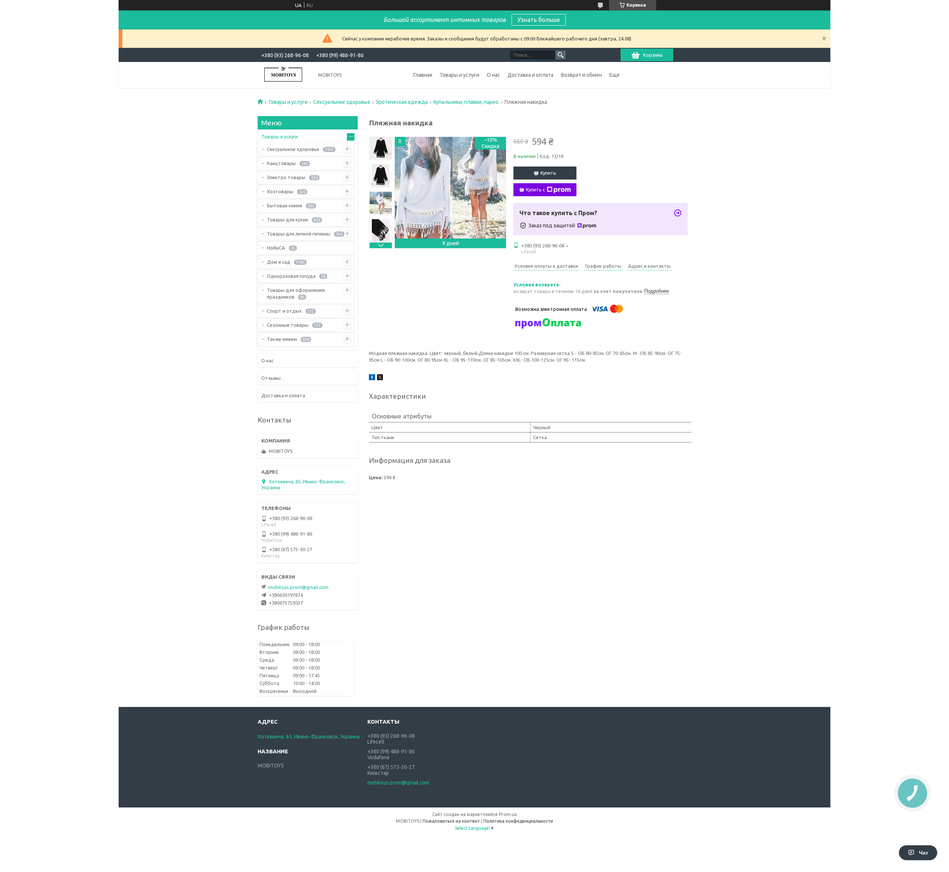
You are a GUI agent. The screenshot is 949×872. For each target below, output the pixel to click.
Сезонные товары (287, 325)
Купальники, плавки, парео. (466, 102)
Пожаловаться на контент (451, 821)
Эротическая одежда (402, 102)
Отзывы (271, 378)
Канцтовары (281, 163)
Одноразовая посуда (291, 276)
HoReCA (276, 247)
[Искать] (560, 54)
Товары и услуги (459, 75)
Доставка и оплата (530, 75)
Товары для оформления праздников (296, 293)
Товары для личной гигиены (298, 233)
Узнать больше (539, 19)
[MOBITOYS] (284, 75)
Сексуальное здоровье (341, 102)
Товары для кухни (287, 219)
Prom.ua (508, 814)
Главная (422, 75)
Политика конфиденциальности (518, 821)
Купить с (535, 189)
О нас (493, 75)
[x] (380, 378)
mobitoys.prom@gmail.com (298, 587)
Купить (548, 172)
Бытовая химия (284, 205)
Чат (923, 853)
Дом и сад (278, 261)
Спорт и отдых (284, 310)
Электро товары (286, 177)
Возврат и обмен (581, 75)
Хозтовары (280, 191)
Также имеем (282, 339)
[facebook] (372, 378)
